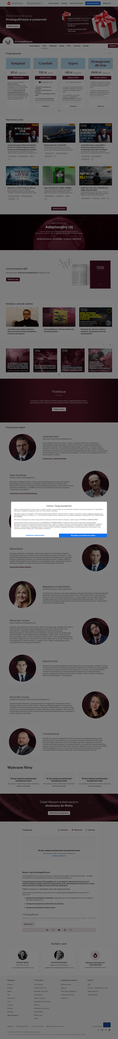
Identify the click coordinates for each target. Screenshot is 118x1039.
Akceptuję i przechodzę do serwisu (83, 535)
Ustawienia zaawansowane (35, 535)
